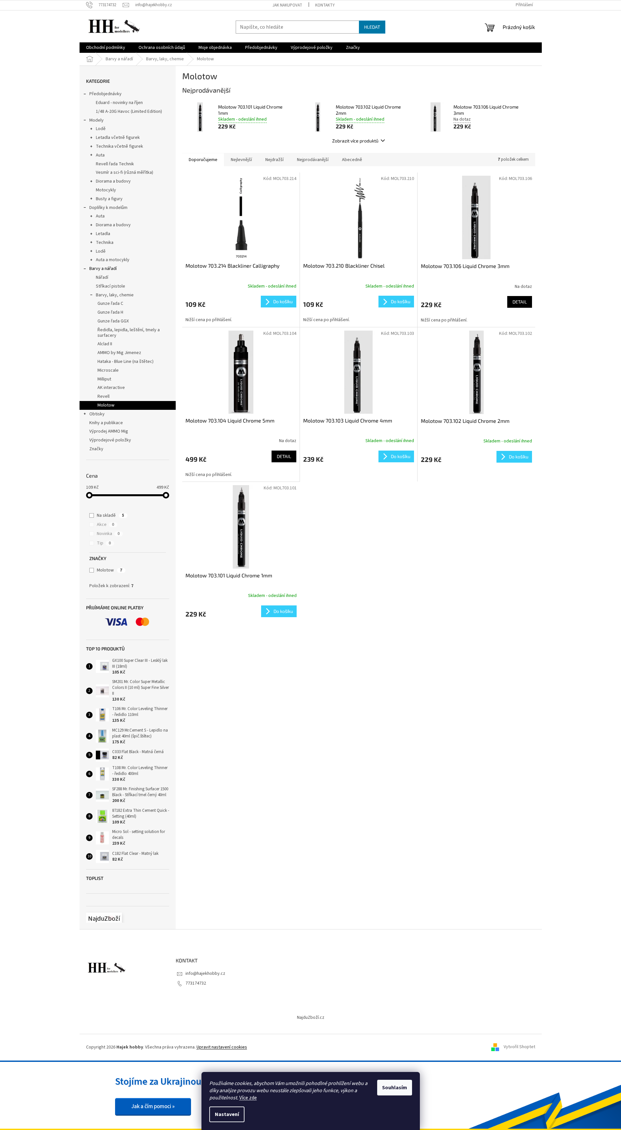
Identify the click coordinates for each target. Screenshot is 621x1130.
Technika (104, 242)
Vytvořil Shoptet (519, 1047)
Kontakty (325, 5)
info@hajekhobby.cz (205, 973)
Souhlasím (394, 1087)
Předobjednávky (105, 94)
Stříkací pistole (110, 286)
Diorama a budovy (113, 181)
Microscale (108, 370)
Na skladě (110, 515)
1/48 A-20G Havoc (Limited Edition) (129, 111)
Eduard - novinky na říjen (119, 102)
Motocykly (106, 190)
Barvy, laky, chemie (115, 295)
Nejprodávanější (313, 159)
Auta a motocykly (112, 260)
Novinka (108, 533)
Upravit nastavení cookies (222, 1047)
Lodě (101, 129)
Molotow (105, 405)
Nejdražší (274, 159)
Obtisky (97, 414)
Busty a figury (109, 199)
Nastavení (227, 1114)
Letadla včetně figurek (118, 137)
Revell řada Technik (115, 164)
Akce (105, 524)
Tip (104, 543)
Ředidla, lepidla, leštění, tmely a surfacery (128, 333)
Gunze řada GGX (113, 321)
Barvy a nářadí (103, 268)
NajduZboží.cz (310, 1017)
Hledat (372, 27)
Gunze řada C (110, 303)
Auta (100, 155)
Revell (103, 396)
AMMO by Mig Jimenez (119, 352)
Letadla (103, 233)
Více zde (248, 1097)
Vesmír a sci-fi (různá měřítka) (124, 172)
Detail (519, 302)
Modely (96, 120)
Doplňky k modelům (108, 207)
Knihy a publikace (106, 423)
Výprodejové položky (110, 440)
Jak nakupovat (287, 5)
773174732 (195, 983)
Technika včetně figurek (119, 146)
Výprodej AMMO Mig (108, 431)
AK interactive (111, 387)
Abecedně (352, 159)
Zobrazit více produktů (355, 140)
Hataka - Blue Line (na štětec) (125, 361)
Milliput (104, 379)
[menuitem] (106, 47)
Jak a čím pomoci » (153, 1106)
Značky (96, 449)
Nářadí (102, 277)
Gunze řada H (110, 312)
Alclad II (104, 344)
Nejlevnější (241, 159)
